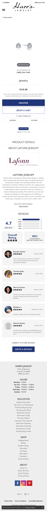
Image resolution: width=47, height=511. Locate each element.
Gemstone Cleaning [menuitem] (23, 426)
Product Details (23, 142)
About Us (23, 468)
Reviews (23, 213)
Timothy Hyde (18, 271)
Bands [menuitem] (23, 443)
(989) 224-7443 (23, 72)
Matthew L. (17, 307)
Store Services (23, 470)
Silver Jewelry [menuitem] (23, 459)
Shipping (13, 120)
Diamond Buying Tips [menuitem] (23, 407)
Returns (34, 120)
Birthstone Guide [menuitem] (23, 413)
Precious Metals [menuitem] (23, 418)
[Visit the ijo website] (19, 494)
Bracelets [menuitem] (23, 448)
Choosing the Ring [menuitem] (23, 410)
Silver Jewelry (8, 17)
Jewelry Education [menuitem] (23, 402)
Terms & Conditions (20, 501)
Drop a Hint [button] (23, 110)
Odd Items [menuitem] (23, 453)
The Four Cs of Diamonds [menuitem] (23, 405)
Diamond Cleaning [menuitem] (23, 423)
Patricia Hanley (19, 323)
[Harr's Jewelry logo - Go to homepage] (23, 6)
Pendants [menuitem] (23, 456)
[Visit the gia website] (27, 494)
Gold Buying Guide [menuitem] (23, 431)
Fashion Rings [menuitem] (23, 445)
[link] (39, 2)
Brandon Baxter (19, 251)
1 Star (20, 228)
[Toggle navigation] (3, 10)
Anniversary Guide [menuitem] (23, 428)
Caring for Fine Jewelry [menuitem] (23, 421)
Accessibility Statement (36, 501)
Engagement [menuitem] (23, 440)
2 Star (20, 226)
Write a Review (23, 349)
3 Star (20, 224)
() (41, 219)
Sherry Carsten (19, 287)
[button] (5, 2)
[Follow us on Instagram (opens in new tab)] (23, 483)
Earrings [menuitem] (23, 451)
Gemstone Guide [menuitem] (23, 415)
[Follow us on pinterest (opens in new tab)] (29, 483)
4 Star (20, 222)
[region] (23, 46)
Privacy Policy (23, 476)
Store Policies (23, 473)
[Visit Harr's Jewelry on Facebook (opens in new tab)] (17, 483)
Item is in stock (23, 128)
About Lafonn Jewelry (23, 148)
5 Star (20, 219)
